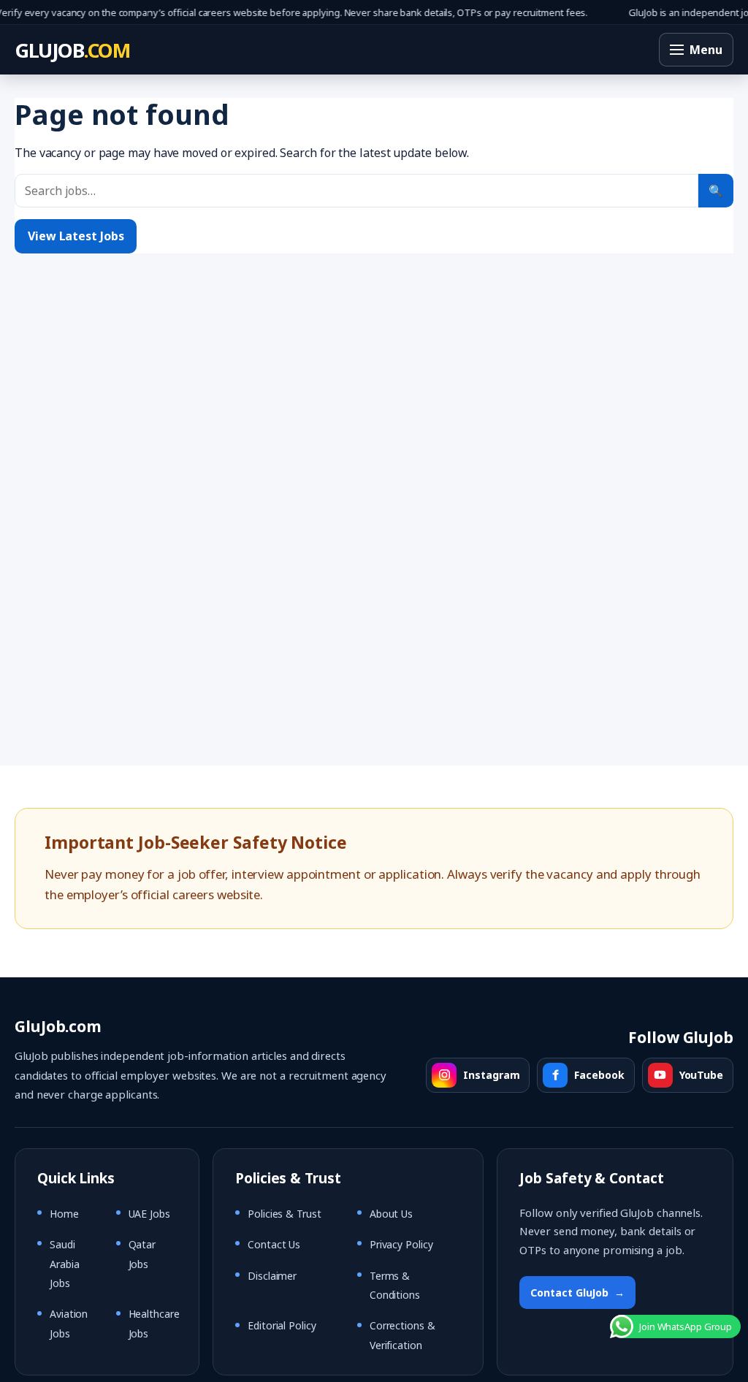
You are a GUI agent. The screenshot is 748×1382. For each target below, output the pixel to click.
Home (64, 1214)
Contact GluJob (577, 1292)
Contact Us (274, 1244)
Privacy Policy (401, 1244)
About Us (391, 1214)
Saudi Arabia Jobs (64, 1263)
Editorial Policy (282, 1325)
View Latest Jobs (75, 236)
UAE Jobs (149, 1214)
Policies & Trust (284, 1214)
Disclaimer (272, 1276)
